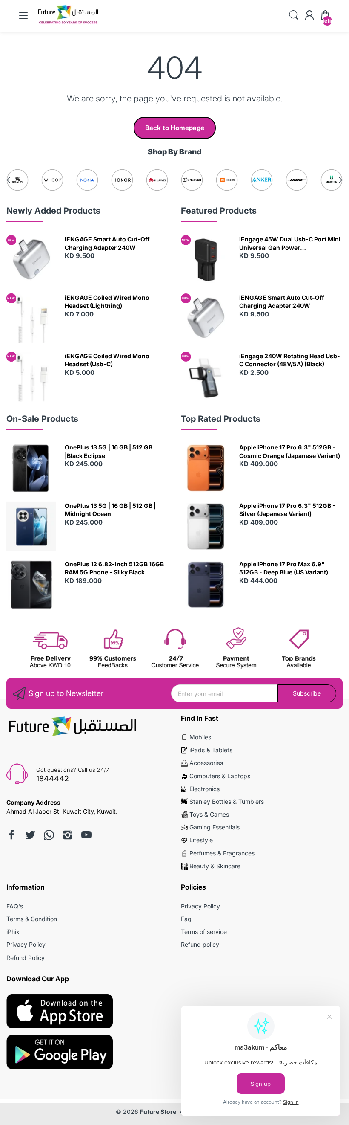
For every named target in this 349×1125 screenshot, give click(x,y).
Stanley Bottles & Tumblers (226, 801)
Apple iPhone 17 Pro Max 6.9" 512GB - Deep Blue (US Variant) (283, 568)
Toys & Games (209, 814)
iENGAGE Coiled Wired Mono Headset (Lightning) (107, 302)
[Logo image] (17, 180)
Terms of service (204, 931)
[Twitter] (30, 835)
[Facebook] (11, 835)
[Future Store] (68, 23)
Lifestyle (201, 840)
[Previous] (340, 180)
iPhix (13, 931)
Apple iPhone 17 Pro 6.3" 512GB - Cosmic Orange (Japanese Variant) (289, 451)
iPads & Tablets (210, 750)
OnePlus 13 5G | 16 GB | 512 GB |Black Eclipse (108, 451)
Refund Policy (25, 957)
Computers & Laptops (219, 776)
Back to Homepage (174, 128)
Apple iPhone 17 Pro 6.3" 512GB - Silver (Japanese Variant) (287, 510)
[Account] (309, 15)
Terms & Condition (31, 918)
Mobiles (200, 737)
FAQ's (14, 906)
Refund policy (200, 944)
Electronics (204, 788)
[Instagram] (68, 835)
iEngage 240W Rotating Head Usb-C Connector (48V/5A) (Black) (289, 360)
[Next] (8, 180)
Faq (186, 918)
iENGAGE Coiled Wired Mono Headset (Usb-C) (107, 360)
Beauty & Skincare (214, 866)
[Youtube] (86, 835)
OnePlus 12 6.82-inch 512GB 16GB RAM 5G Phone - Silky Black (114, 568)
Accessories (206, 762)
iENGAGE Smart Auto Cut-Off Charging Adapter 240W (107, 243)
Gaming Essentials (214, 827)
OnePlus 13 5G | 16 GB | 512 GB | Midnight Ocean (110, 510)
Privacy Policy (26, 944)
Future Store (158, 1111)
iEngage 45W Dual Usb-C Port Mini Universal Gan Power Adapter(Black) (289, 243)
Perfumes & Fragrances (222, 853)
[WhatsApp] (49, 835)
